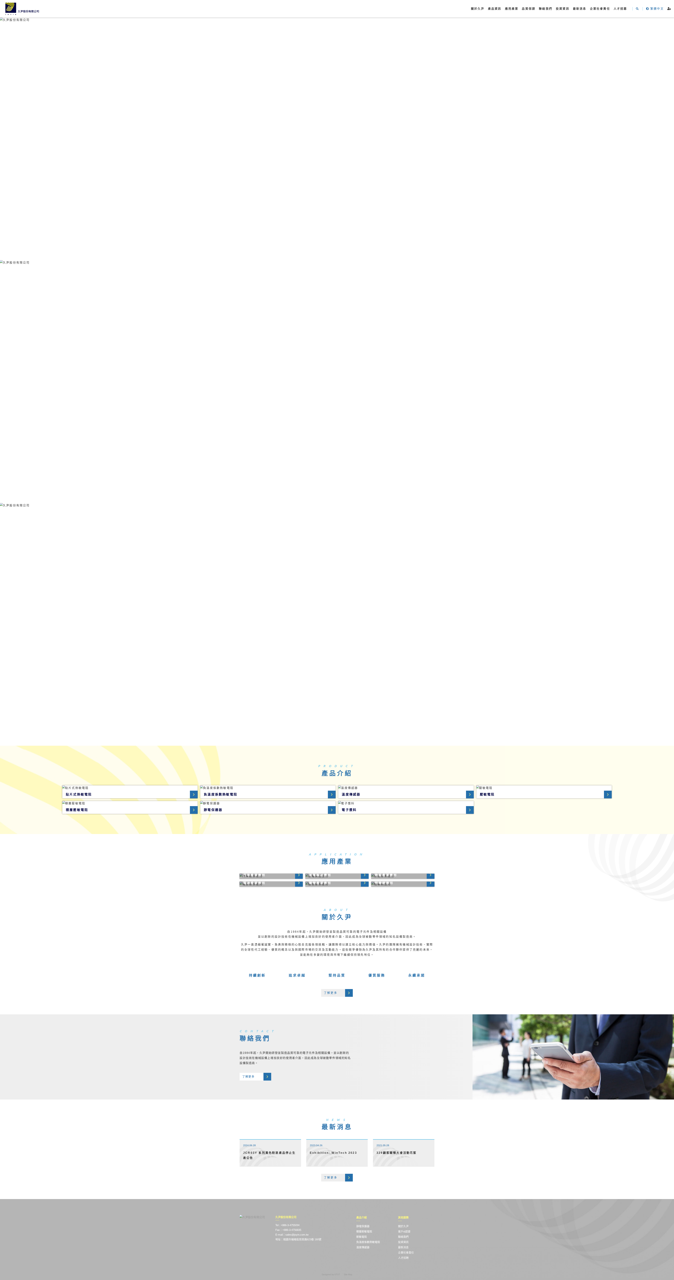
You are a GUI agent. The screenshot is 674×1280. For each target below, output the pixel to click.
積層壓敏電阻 (77, 810)
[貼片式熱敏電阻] (130, 787)
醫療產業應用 (320, 883)
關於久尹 (403, 1226)
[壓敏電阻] (544, 787)
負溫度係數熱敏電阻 (220, 794)
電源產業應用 (254, 883)
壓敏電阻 (487, 794)
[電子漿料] (406, 803)
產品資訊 (494, 8)
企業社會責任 (406, 1252)
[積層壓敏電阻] (130, 803)
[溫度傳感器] (406, 787)
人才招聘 (403, 1257)
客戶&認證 (404, 1231)
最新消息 (579, 8)
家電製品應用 (320, 875)
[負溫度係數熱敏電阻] (268, 787)
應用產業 (511, 8)
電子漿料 (349, 810)
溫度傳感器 (351, 794)
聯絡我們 (545, 8)
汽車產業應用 (254, 875)
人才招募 (620, 8)
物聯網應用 (384, 883)
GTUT (337, 1274)
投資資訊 (562, 8)
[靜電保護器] (268, 803)
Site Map (348, 1274)
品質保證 (528, 8)
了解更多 (330, 992)
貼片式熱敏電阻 (79, 794)
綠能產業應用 (386, 875)
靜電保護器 (213, 810)
